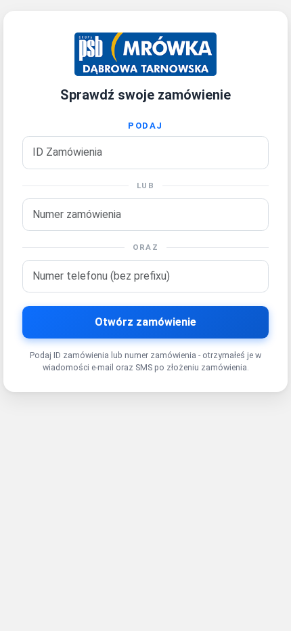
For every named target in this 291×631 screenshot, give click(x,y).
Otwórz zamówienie (145, 322)
